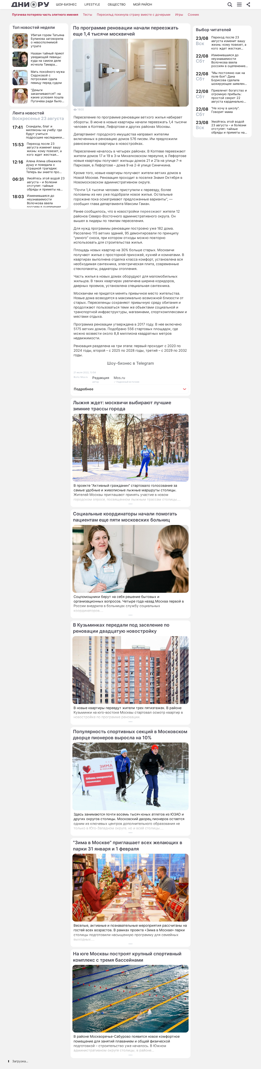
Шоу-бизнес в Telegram (130, 363)
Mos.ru (119, 378)
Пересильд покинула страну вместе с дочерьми (133, 14)
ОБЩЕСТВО (117, 4)
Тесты (87, 14)
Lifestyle (92, 4)
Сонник (193, 14)
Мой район (142, 4)
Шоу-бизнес (66, 4)
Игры (179, 14)
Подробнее (83, 389)
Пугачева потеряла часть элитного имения (45, 14)
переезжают (151, 211)
